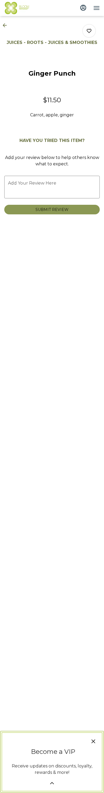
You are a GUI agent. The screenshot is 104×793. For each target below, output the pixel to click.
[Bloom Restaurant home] (28, 8)
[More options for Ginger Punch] (89, 30)
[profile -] (83, 8)
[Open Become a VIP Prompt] (52, 783)
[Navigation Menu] (96, 8)
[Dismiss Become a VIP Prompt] (93, 741)
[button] (6, 25)
